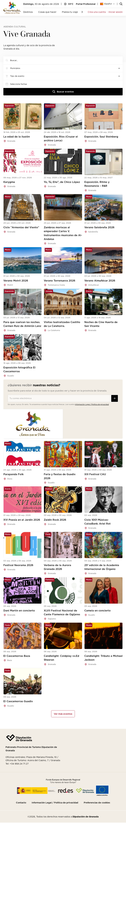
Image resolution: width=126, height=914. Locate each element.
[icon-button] (114, 398)
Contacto (21, 803)
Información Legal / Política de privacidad (92, 404)
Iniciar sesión (115, 12)
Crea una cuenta (97, 12)
